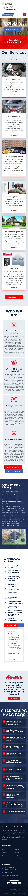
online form (11, 45)
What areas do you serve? (15, 812)
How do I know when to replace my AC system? (14, 731)
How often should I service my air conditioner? (13, 795)
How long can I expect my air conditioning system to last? (15, 738)
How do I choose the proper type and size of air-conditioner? (14, 722)
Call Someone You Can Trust (10, 7)
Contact (17, 849)
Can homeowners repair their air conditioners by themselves (15, 786)
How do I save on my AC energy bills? (14, 754)
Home (4, 849)
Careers (17, 852)
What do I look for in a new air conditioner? (14, 770)
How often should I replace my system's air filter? (14, 778)
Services (4, 856)
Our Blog (17, 856)
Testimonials (18, 859)
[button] (13, 659)
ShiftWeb (13, 893)
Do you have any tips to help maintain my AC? (14, 747)
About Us (4, 852)
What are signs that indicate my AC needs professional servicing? (14, 804)
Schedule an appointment (8, 3)
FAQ (3, 859)
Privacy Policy (21, 893)
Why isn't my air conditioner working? (14, 761)
